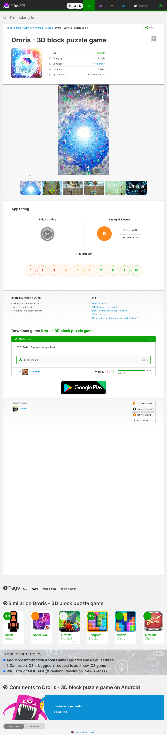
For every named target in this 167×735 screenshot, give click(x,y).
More (160, 654)
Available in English (86, 732)
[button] (160, 87)
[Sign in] (160, 5)
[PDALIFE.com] (11, 5)
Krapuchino (34, 371)
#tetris (34, 588)
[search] (77, 17)
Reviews (34, 726)
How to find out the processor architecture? (115, 318)
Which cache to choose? (104, 307)
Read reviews (131, 237)
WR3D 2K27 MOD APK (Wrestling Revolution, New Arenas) (55, 671)
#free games (49, 588)
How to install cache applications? (109, 310)
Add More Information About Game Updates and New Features (58, 660)
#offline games (68, 588)
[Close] (164, 732)
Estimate (132, 230)
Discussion (14, 726)
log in (65, 711)
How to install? (99, 303)
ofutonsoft (99, 63)
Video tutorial (99, 314)
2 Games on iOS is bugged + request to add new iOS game (54, 666)
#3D (25, 588)
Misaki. (23, 408)
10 (136, 270)
